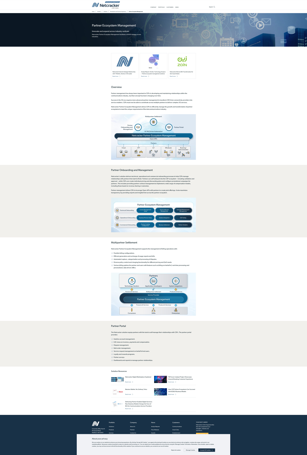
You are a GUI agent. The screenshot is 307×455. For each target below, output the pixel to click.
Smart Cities (175, 429)
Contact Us (133, 433)
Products (111, 429)
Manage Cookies (190, 450)
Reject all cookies (176, 450)
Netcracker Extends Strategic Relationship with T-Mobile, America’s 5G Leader (123, 72)
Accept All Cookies (205, 450)
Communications (177, 426)
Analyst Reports (155, 426)
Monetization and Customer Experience (118, 11)
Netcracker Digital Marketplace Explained (138, 377)
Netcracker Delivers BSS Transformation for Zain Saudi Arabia (181, 72)
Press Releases (155, 429)
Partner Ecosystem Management (136, 11)
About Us (132, 426)
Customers (176, 422)
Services (111, 433)
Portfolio (99, 11)
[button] (212, 7)
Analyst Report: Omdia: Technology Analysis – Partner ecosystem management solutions (153, 72)
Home (93, 11)
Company (133, 422)
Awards (153, 433)
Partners (132, 429)
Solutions (105, 11)
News (153, 422)
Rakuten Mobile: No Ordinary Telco (136, 389)
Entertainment (176, 433)
